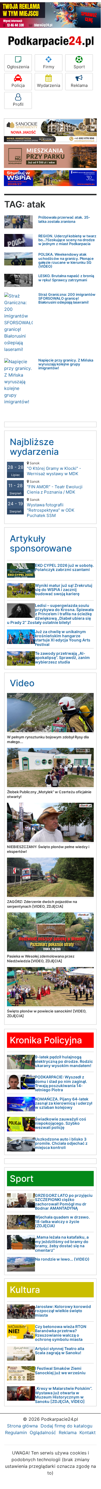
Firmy (48, 66)
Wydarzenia (48, 85)
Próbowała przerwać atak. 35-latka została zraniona (64, 219)
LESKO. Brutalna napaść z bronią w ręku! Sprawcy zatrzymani (66, 278)
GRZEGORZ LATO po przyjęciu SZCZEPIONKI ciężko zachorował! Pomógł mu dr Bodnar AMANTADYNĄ (64, 1201)
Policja (18, 85)
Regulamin (16, 1432)
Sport (79, 66)
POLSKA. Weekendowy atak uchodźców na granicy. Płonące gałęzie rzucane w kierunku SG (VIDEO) (66, 260)
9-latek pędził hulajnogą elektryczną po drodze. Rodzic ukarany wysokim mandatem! (64, 1061)
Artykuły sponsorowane (41, 543)
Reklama (79, 85)
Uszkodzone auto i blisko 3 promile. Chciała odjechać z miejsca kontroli (61, 1143)
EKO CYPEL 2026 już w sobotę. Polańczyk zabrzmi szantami (64, 567)
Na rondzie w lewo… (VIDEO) (62, 1259)
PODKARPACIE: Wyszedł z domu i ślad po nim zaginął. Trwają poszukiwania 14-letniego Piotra (61, 1083)
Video (22, 683)
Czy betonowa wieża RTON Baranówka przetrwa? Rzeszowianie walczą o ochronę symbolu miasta (60, 1333)
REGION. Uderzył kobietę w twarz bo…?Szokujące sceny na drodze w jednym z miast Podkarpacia (67, 240)
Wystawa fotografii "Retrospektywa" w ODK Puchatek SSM (50, 507)
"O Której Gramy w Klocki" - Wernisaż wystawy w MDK (54, 468)
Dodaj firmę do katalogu (66, 1426)
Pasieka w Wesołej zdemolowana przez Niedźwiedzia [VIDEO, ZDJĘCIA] (40, 958)
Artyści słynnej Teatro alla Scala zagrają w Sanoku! (59, 1350)
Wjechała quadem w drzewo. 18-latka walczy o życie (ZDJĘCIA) (62, 1221)
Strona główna (22, 1426)
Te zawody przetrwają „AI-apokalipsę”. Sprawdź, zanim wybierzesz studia (62, 657)
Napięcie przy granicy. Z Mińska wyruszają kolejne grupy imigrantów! (65, 364)
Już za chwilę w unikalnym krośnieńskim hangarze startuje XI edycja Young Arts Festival (62, 638)
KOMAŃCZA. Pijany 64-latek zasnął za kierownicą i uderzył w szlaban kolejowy (63, 1103)
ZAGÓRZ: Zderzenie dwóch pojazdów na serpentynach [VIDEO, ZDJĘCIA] (42, 904)
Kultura (25, 1289)
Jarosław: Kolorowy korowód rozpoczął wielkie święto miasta (63, 1310)
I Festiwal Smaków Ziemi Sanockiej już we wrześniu (60, 1370)
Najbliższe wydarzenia (34, 446)
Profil (18, 104)
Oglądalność (43, 1432)
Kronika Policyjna (46, 1040)
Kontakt (87, 1432)
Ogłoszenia (18, 66)
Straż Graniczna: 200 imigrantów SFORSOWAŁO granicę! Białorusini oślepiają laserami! (66, 298)
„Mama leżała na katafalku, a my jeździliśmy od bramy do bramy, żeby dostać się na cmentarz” (62, 1243)
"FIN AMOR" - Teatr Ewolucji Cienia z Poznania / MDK (55, 487)
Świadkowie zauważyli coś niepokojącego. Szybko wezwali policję (60, 1123)
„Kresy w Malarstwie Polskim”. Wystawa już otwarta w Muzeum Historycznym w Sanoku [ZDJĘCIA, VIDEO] (63, 1394)
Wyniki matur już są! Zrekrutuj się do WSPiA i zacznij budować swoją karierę (63, 589)
